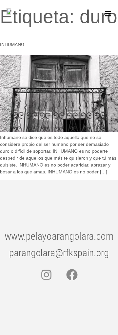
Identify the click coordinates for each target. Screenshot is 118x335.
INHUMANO (12, 44)
